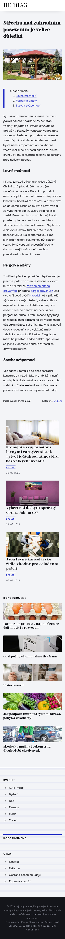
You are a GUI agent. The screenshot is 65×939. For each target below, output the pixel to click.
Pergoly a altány (26, 101)
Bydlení (58, 400)
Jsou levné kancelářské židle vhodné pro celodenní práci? (32, 563)
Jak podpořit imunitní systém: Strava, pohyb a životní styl (32, 716)
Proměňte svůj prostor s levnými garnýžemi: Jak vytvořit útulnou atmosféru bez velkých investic (32, 454)
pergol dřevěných (42, 291)
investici (35, 295)
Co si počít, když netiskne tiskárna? (30, 656)
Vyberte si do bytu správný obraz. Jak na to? (31, 510)
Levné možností (26, 96)
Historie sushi (13, 685)
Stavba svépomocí (28, 105)
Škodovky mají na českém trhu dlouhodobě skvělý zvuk (27, 748)
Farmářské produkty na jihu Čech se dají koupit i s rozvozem (31, 626)
